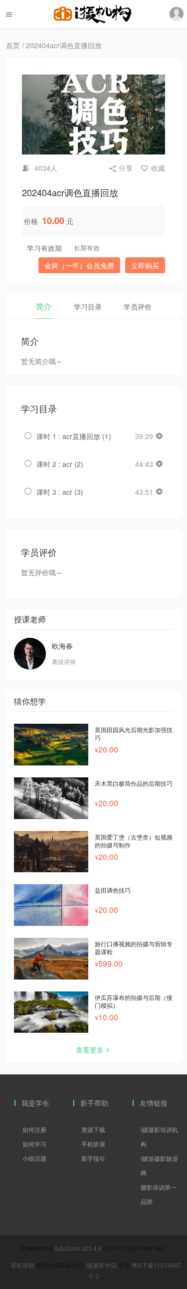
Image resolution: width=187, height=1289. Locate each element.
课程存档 (22, 1265)
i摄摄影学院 (101, 1265)
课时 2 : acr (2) (59, 464)
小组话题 (34, 1158)
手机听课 (93, 1143)
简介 (44, 306)
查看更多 (90, 1050)
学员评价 (138, 306)
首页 (13, 45)
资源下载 (93, 1129)
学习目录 (88, 306)
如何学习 (34, 1143)
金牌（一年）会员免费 (79, 265)
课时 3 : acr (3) (59, 492)
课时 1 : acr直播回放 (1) (73, 436)
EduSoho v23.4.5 (78, 1248)
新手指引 (93, 1158)
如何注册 (34, 1129)
